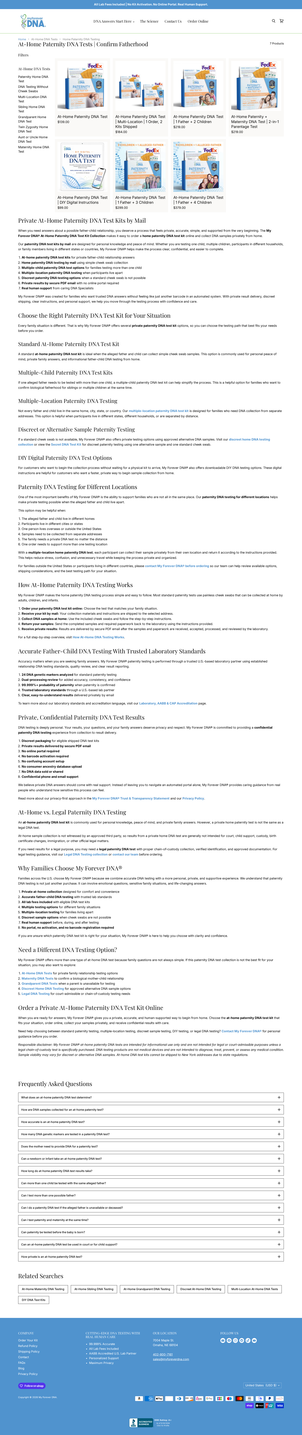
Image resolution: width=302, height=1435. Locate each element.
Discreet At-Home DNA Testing (200, 1289)
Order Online (198, 21)
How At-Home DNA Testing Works (98, 637)
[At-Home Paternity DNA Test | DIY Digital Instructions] (82, 167)
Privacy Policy (193, 798)
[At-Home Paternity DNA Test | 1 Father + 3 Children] (140, 167)
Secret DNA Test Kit (66, 444)
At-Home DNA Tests (37, 973)
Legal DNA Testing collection (86, 854)
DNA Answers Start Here (113, 21)
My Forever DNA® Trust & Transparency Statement (131, 798)
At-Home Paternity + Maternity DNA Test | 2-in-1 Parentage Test (255, 121)
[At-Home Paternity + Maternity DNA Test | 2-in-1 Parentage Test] (256, 86)
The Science (149, 21)
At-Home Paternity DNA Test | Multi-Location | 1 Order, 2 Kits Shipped (140, 121)
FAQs (21, 1362)
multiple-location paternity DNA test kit (159, 411)
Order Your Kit (28, 1340)
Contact (23, 1357)
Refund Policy (27, 1346)
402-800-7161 (163, 1354)
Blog (21, 1368)
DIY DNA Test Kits (33, 1300)
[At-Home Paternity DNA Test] (82, 86)
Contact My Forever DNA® (242, 1031)
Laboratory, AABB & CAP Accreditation (168, 703)
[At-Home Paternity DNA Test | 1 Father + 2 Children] (198, 86)
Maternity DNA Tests (37, 978)
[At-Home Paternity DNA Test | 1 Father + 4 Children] (198, 167)
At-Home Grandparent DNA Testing (147, 1289)
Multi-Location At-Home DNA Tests (254, 1289)
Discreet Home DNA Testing (43, 988)
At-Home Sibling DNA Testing (93, 1289)
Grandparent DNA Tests (39, 983)
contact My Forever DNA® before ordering (177, 566)
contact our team (125, 854)
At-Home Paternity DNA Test (82, 116)
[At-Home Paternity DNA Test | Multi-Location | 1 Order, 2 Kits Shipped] (140, 86)
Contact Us (173, 21)
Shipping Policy (28, 1351)
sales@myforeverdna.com (171, 1359)
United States (260, 1385)
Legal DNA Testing (36, 994)
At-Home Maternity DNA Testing (43, 1289)
